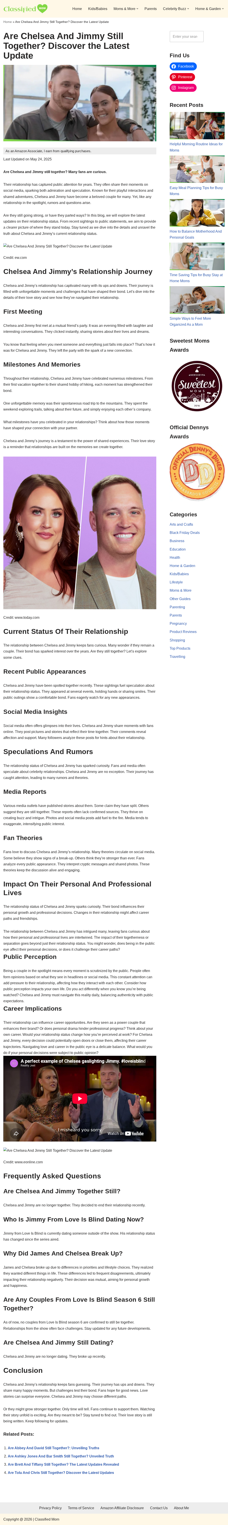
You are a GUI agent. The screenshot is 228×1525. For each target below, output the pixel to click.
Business (177, 541)
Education (178, 549)
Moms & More (180, 590)
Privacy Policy (50, 1508)
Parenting (177, 607)
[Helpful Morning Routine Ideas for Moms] (197, 126)
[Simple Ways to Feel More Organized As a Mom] (197, 300)
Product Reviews (183, 632)
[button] (137, 9)
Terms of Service (81, 1508)
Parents (151, 9)
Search (215, 36)
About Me (181, 1508)
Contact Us (159, 1508)
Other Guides (180, 599)
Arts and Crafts (181, 524)
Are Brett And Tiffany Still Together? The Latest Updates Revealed (63, 1464)
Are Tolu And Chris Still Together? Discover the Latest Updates (61, 1473)
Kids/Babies (97, 9)
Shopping (177, 640)
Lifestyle (176, 582)
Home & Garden (182, 566)
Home (77, 9)
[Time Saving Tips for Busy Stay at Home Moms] (197, 257)
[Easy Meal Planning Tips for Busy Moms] (197, 170)
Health (175, 557)
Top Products (180, 648)
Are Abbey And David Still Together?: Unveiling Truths (53, 1448)
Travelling (177, 657)
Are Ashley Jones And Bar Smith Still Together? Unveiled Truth (61, 1456)
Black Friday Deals (185, 533)
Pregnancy (178, 623)
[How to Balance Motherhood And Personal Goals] (197, 213)
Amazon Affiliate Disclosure (122, 1508)
